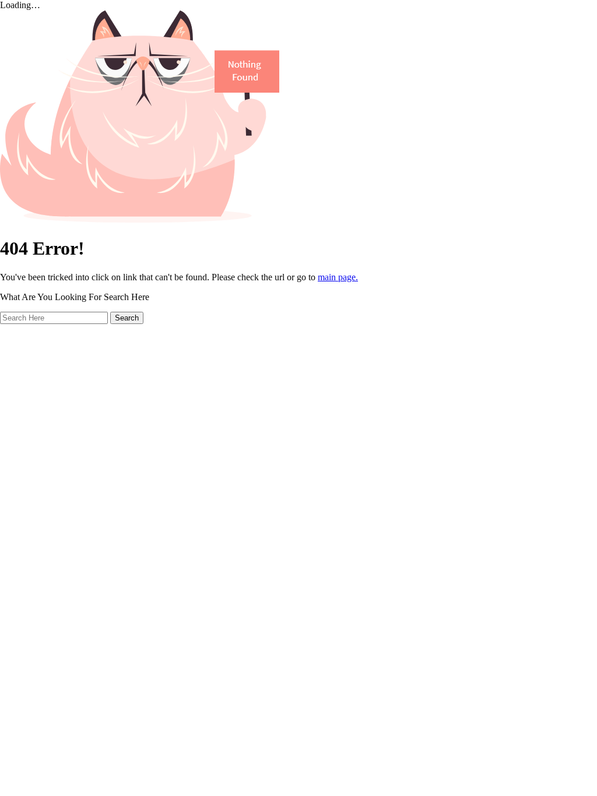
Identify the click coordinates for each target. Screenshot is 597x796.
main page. (338, 277)
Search (127, 318)
